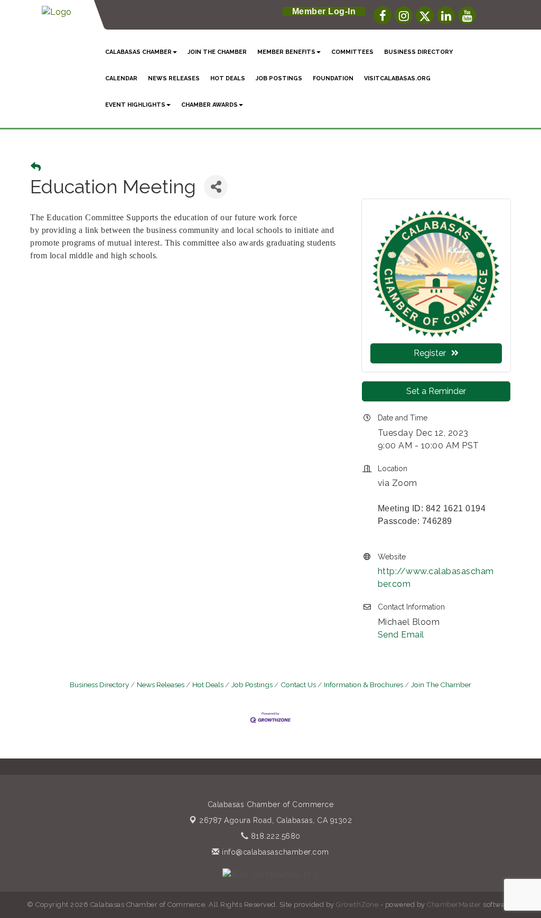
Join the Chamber (217, 52)
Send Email (401, 635)
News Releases (160, 684)
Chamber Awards (209, 104)
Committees (352, 52)
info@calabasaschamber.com (274, 852)
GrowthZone (357, 904)
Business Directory (418, 52)
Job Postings (279, 78)
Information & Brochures (363, 684)
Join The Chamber (441, 684)
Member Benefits (286, 52)
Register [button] (430, 353)
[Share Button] (216, 187)
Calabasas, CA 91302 (275, 820)
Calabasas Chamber (138, 52)
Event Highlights (135, 104)
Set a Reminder (436, 391)
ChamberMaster (454, 904)
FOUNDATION (333, 78)
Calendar (121, 78)
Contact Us (298, 684)
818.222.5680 (274, 836)
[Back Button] (36, 167)
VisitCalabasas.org (397, 78)
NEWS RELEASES (174, 78)
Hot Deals (227, 78)
